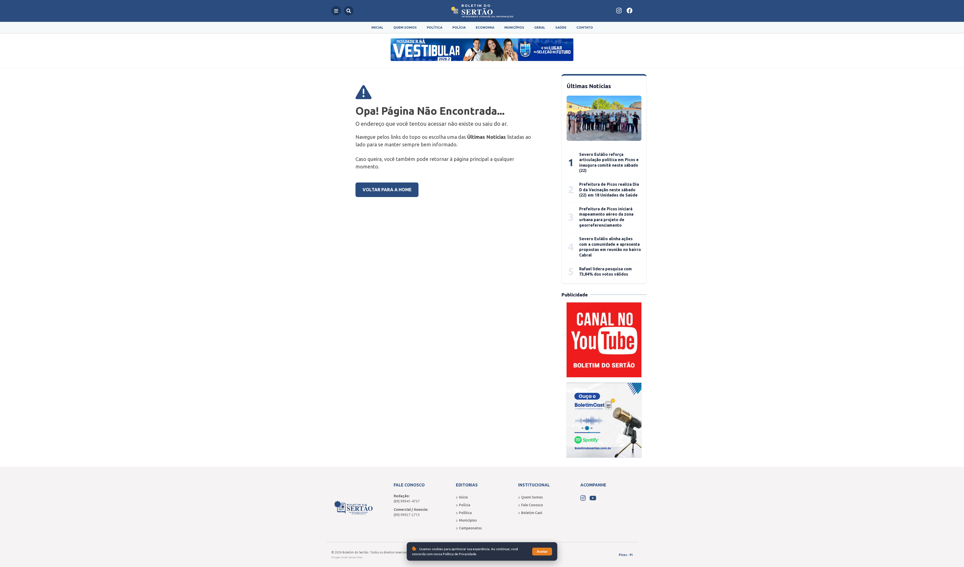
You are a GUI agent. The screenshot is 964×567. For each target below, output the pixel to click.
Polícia (459, 27)
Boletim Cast (531, 513)
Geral (539, 27)
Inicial (377, 27)
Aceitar (542, 551)
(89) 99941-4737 (407, 501)
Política (434, 27)
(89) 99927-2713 (407, 515)
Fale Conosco (532, 505)
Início (463, 497)
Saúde (560, 27)
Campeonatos (470, 528)
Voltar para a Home (387, 189)
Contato (584, 27)
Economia (485, 27)
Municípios (514, 27)
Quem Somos (405, 27)
